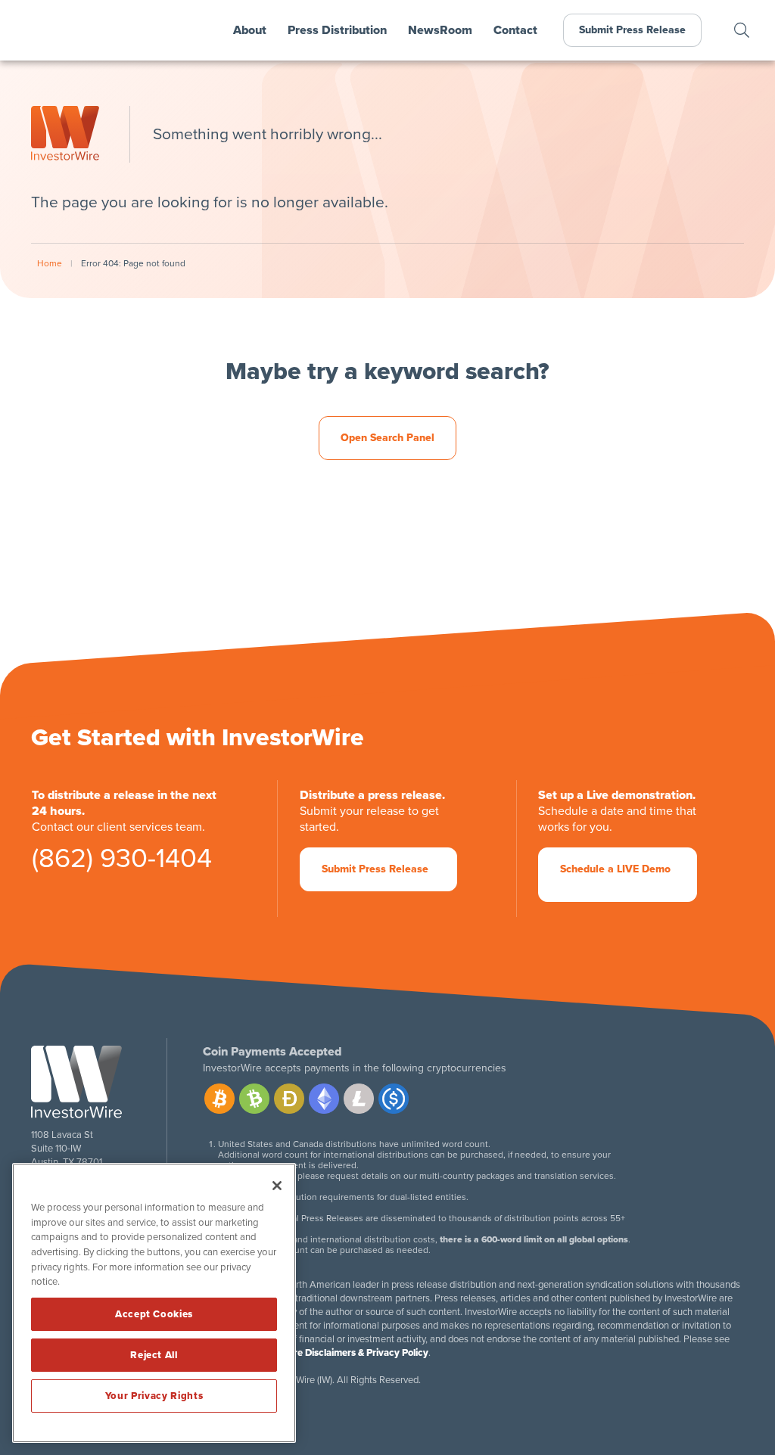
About (249, 30)
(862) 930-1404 (122, 862)
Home (49, 263)
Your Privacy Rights (154, 1396)
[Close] (277, 1185)
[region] (154, 1303)
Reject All (154, 1355)
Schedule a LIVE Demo (615, 869)
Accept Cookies (154, 1314)
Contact (515, 30)
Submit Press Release (632, 29)
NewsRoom (440, 30)
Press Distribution (337, 30)
